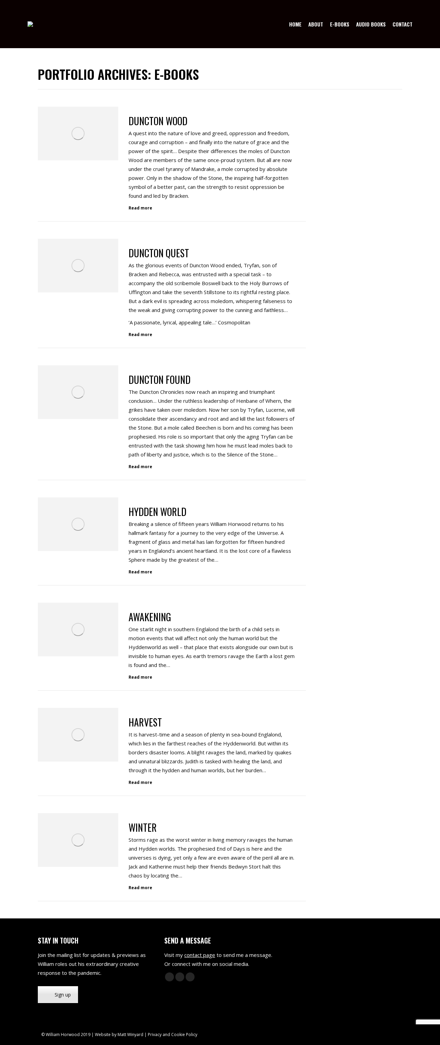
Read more (140, 208)
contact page (199, 954)
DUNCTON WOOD (158, 121)
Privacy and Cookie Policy (172, 1034)
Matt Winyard (130, 1034)
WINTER (143, 827)
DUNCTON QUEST (159, 253)
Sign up (63, 994)
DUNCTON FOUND (159, 380)
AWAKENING (150, 617)
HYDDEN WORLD (157, 512)
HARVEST (145, 722)
